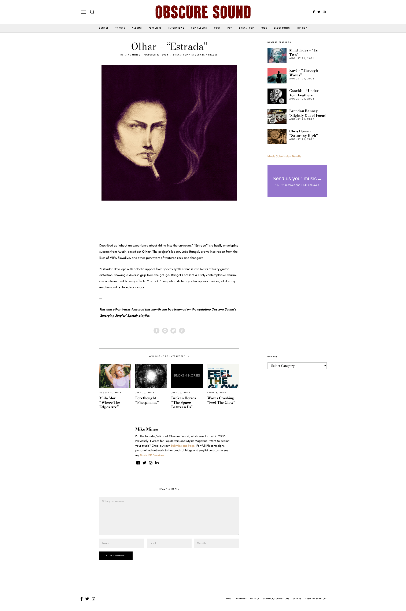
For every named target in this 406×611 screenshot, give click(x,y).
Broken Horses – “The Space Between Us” (185, 402)
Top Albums (199, 28)
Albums (137, 28)
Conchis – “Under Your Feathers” (303, 93)
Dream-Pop (246, 28)
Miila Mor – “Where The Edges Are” (109, 402)
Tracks (120, 28)
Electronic (282, 28)
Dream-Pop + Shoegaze (189, 55)
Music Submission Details (284, 156)
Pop (230, 28)
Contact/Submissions (276, 599)
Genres (104, 28)
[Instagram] (324, 11)
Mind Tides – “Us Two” (303, 52)
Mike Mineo (133, 55)
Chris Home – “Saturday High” (303, 133)
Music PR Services (316, 599)
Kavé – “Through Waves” (303, 73)
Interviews (176, 28)
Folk (264, 28)
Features (241, 599)
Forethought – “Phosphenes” (147, 400)
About (229, 599)
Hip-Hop (302, 28)
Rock (217, 28)
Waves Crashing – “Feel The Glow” (222, 400)
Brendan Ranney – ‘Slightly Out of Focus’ (307, 113)
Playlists (155, 28)
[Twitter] (318, 11)
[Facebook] (314, 11)
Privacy (255, 599)
